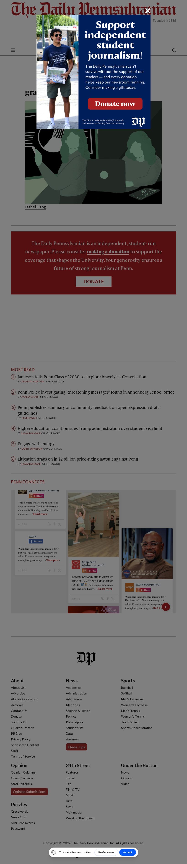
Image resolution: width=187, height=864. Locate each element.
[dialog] (93, 432)
